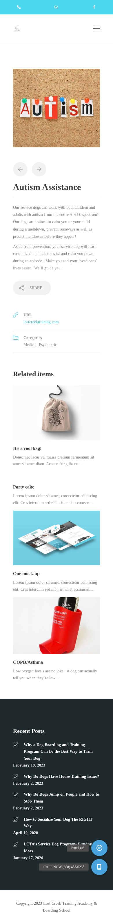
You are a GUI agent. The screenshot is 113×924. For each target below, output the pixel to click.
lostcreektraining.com (41, 322)
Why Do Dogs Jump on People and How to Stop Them (61, 797)
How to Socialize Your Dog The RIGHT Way (58, 822)
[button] (99, 867)
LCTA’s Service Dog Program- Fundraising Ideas (61, 847)
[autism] (56, 111)
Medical (30, 345)
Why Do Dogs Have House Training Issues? (61, 776)
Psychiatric (48, 345)
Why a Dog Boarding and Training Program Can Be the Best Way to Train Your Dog (58, 752)
